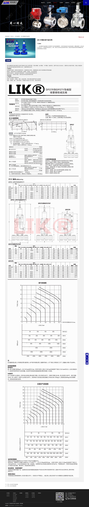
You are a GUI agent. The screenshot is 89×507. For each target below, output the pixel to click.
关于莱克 (49, 2)
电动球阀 (20, 505)
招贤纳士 (8, 495)
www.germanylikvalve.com (72, 496)
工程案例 (61, 2)
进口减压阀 (17, 36)
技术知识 (27, 497)
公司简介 (8, 494)
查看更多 (14, 501)
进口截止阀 (15, 497)
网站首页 (43, 2)
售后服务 (33, 495)
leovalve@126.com (70, 495)
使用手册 (33, 497)
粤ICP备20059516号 (73, 497)
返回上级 (82, 37)
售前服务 (33, 494)
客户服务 (73, 2)
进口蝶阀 (14, 500)
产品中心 (55, 2)
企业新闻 (27, 494)
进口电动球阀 (17, 505)
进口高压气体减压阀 (14, 484)
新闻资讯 (67, 2)
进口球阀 (14, 495)
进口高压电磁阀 (11, 505)
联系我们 (79, 2)
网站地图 (21, 503)
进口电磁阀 (15, 494)
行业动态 (27, 495)
